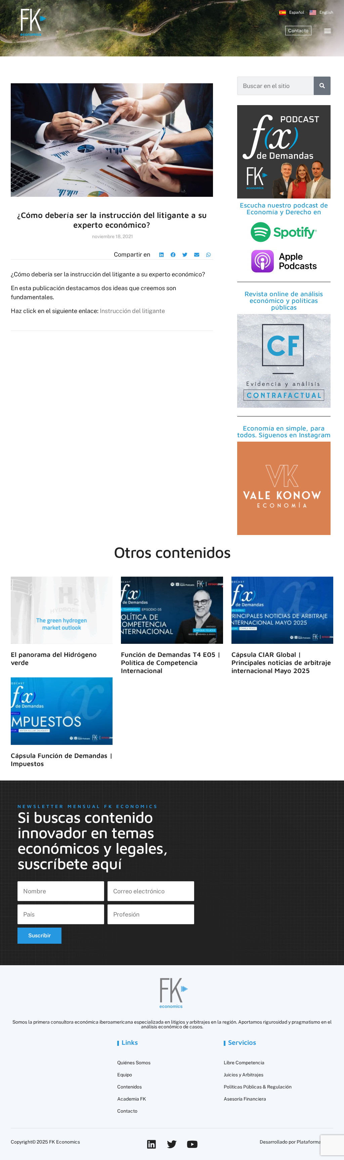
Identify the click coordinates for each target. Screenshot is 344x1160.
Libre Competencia (244, 1062)
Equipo (124, 1074)
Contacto (127, 1111)
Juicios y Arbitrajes (243, 1074)
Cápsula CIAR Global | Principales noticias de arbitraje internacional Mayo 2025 (281, 662)
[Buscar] (322, 86)
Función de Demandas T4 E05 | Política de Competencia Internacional (170, 662)
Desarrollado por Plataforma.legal (296, 1142)
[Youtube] (192, 1144)
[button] (327, 30)
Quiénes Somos (133, 1062)
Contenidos (129, 1086)
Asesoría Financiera (245, 1099)
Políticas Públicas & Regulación (258, 1086)
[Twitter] (172, 1144)
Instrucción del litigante (132, 310)
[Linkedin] (151, 1144)
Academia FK (131, 1099)
